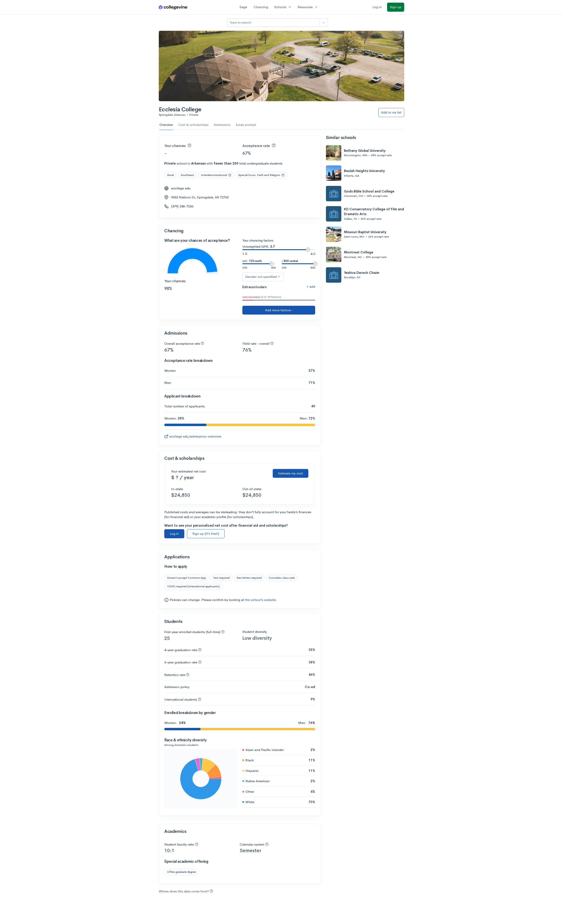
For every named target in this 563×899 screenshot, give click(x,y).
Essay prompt (246, 125)
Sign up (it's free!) (205, 533)
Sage (243, 7)
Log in (377, 7)
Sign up (395, 7)
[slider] (308, 250)
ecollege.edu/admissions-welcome (195, 436)
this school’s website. (261, 600)
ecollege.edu (180, 188)
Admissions (222, 125)
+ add (311, 286)
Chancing (261, 7)
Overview (166, 125)
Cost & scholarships (193, 125)
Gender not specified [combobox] (261, 277)
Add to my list (391, 112)
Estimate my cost (290, 473)
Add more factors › (279, 310)
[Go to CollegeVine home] (173, 7)
